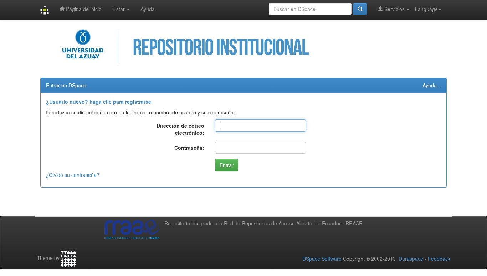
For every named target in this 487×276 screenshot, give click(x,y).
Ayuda (147, 8)
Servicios (394, 8)
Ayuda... (431, 85)
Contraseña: (189, 147)
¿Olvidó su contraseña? (72, 174)
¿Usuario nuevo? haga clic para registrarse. (99, 101)
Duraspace (411, 258)
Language (426, 8)
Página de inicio (83, 8)
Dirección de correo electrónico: (180, 129)
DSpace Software (322, 258)
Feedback (439, 258)
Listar (119, 8)
